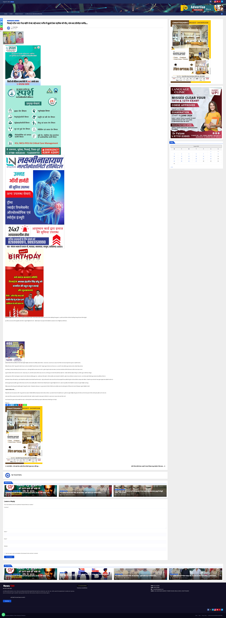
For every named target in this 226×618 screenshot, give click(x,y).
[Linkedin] (16, 405)
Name (5, 531)
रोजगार (64, 572)
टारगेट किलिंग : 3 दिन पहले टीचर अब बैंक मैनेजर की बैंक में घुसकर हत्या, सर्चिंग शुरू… (22, 466)
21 (203, 158)
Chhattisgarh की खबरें (10, 20)
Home (5, 13)
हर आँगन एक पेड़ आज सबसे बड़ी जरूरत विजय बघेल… (34, 13)
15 (210, 156)
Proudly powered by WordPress (8, 615)
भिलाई (19, 574)
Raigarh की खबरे (122, 489)
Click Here (7, 601)
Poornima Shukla (16, 494)
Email (5, 538)
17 (174, 158)
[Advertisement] (40, 331)
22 (210, 158)
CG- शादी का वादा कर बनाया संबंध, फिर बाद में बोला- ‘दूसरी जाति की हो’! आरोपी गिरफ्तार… (81, 493)
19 (188, 158)
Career (61, 572)
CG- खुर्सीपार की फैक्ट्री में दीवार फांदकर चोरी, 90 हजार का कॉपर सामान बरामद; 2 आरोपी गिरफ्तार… (193, 576)
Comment (6, 507)
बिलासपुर (121, 574)
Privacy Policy (19, 13)
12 (188, 156)
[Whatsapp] (25, 405)
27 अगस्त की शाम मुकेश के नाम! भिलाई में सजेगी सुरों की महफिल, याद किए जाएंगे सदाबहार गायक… (27, 493)
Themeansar (23, 615)
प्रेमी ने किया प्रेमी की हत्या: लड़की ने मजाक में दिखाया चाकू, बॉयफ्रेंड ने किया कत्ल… (147, 466)
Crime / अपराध (17, 20)
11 (181, 156)
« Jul (172, 167)
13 (196, 156)
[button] (3, 614)
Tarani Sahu (15, 27)
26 (188, 161)
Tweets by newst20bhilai (82, 587)
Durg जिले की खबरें (15, 574)
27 (196, 161)
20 (196, 158)
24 (174, 161)
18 (181, 158)
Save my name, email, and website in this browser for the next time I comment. (22, 553)
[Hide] (0, 31)
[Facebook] (7, 405)
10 (174, 156)
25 (181, 161)
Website (6, 546)
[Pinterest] (20, 405)
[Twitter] (12, 405)
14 (203, 156)
